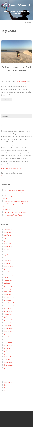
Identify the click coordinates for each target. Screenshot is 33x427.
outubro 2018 (8, 309)
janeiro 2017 (8, 368)
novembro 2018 (9, 306)
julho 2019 (7, 283)
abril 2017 (7, 359)
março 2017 (8, 362)
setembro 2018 (9, 311)
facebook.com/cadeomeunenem (11, 176)
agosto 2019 (8, 280)
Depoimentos (8, 382)
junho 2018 (8, 320)
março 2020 (8, 263)
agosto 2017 (8, 348)
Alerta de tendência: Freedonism (15, 212)
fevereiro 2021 (9, 249)
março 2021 (8, 246)
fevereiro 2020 (9, 266)
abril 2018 (7, 326)
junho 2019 (8, 286)
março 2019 (8, 294)
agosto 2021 (8, 238)
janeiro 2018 (8, 334)
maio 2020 (7, 258)
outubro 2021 (8, 235)
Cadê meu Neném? (16, 5)
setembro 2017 (9, 345)
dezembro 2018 (9, 303)
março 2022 (8, 232)
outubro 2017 (8, 342)
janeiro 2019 (8, 300)
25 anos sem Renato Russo (13, 215)
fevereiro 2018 (9, 331)
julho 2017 (7, 351)
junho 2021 (8, 241)
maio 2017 (7, 357)
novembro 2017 (9, 340)
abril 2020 (7, 261)
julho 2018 (7, 317)
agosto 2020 (8, 255)
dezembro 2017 (9, 337)
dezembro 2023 (9, 229)
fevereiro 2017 (9, 365)
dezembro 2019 (9, 272)
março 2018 (8, 328)
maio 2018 (7, 323)
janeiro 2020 (8, 269)
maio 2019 (7, 289)
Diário (6, 385)
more (17, 95)
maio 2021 (7, 244)
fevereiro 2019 (9, 297)
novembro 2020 (9, 252)
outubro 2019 (8, 275)
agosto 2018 (8, 314)
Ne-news (7, 388)
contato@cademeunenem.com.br (11, 168)
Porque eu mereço (10, 391)
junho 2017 (8, 354)
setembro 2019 (9, 278)
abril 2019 (7, 292)
